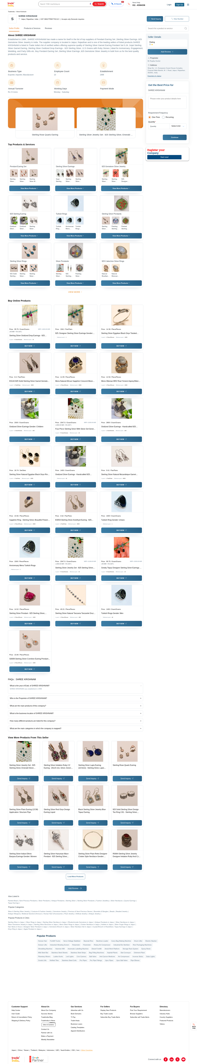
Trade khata (75, 1020)
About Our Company (48, 1010)
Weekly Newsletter (47, 1039)
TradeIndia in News (48, 1020)
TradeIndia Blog (47, 1017)
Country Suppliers (166, 1017)
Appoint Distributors (78, 1031)
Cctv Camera (81, 956)
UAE (57, 1050)
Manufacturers (165, 1010)
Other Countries (87, 1050)
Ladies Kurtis (58, 956)
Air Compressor (123, 956)
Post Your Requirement (138, 1010)
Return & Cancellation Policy (22, 1017)
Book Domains (76, 1014)
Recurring (170, 117)
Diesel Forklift (96, 949)
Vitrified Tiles (54, 960)
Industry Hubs (165, 1014)
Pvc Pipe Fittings (96, 960)
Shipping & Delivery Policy (21, 1020)
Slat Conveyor (126, 953)
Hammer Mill (60, 949)
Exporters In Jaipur (154, 76)
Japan (14, 1050)
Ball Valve (92, 956)
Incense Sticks (138, 956)
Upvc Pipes (109, 960)
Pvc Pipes (83, 960)
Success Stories (47, 1014)
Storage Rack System (130, 949)
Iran (77, 1050)
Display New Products (108, 1010)
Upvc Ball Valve (121, 960)
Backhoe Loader (102, 941)
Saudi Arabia (65, 1050)
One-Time (156, 117)
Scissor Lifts (42, 945)
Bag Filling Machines (96, 953)
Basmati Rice (88, 941)
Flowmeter (87, 945)
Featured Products (166, 1020)
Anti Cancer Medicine (107, 956)
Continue (174, 137)
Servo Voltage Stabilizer (71, 941)
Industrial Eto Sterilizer (122, 945)
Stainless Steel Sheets (59, 953)
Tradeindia (11, 11)
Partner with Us (46, 1033)
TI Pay (73, 1017)
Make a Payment (47, 1036)
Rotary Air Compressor (102, 945)
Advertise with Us (77, 1010)
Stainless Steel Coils (69, 960)
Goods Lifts (42, 960)
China (20, 1050)
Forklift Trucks (55, 941)
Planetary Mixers (44, 956)
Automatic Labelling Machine (78, 949)
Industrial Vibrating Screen (59, 945)
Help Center (16, 1010)
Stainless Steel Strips (78, 953)
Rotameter (76, 945)
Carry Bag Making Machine (121, 941)
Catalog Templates (77, 1027)
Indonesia (50, 1050)
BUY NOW (28, 346)
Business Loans (76, 1024)
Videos (162, 1024)
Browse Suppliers (136, 1014)
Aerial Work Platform (112, 949)
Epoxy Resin (145, 949)
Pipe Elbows (135, 960)
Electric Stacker (151, 941)
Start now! (164, 157)
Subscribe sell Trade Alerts (139, 1017)
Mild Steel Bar (43, 953)
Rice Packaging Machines (142, 945)
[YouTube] (183, 1059)
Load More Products (75, 876)
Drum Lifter (138, 941)
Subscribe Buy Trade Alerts (110, 1017)
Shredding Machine (45, 949)
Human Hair (42, 941)
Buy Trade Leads (106, 1014)
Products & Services (32, 28)
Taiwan (26, 1050)
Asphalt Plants (112, 953)
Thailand (34, 1050)
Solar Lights (150, 956)
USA (73, 1050)
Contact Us (45, 1029)
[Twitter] (177, 1059)
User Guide (16, 1014)
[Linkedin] (171, 1059)
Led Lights (70, 956)
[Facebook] (165, 1059)
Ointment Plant (139, 953)
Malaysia (42, 1050)
